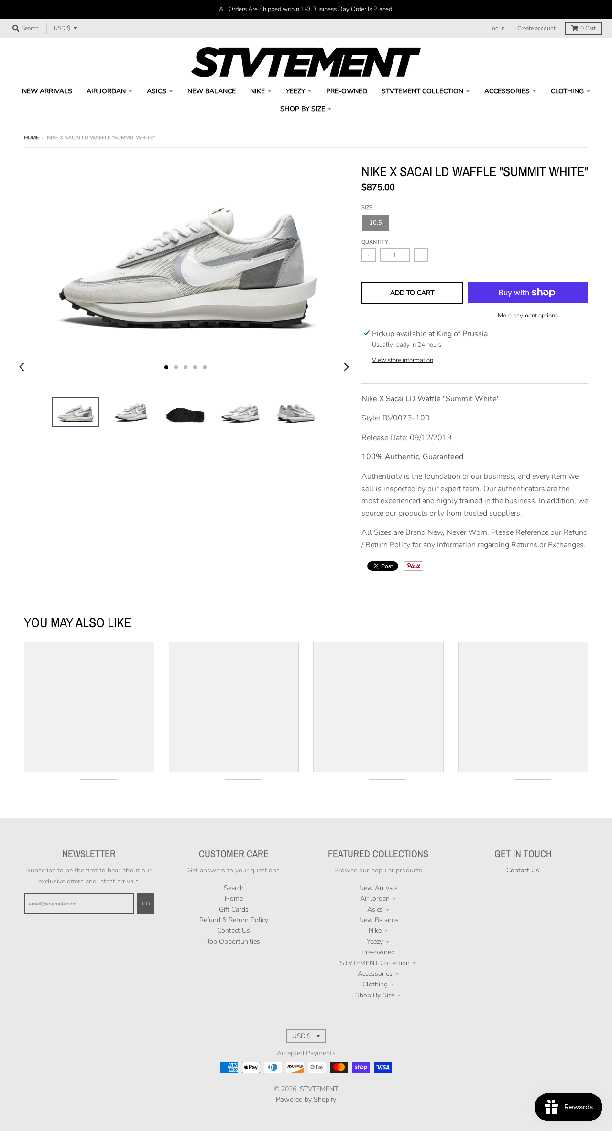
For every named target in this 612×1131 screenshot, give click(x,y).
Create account (536, 28)
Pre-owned (378, 952)
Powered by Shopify (306, 1099)
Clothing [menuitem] (567, 91)
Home (31, 137)
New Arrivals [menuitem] (47, 91)
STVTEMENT (319, 1089)
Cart (588, 28)
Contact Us (233, 930)
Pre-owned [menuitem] (346, 91)
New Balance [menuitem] (211, 91)
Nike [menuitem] (257, 91)
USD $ (62, 28)
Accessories (375, 973)
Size (366, 207)
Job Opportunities (234, 941)
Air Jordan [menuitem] (106, 91)
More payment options (528, 315)
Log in (497, 28)
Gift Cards (234, 909)
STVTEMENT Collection (375, 963)
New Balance (378, 920)
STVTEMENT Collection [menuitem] (422, 91)
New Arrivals (378, 888)
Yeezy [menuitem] (295, 91)
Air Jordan (375, 898)
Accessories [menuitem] (507, 91)
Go (146, 903)
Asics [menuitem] (156, 91)
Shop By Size (374, 995)
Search (234, 888)
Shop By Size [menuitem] (302, 108)
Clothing (375, 984)
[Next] (346, 367)
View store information (402, 360)
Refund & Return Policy (233, 920)
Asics (375, 909)
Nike (375, 930)
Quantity (374, 242)
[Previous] (22, 367)
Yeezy (375, 941)
